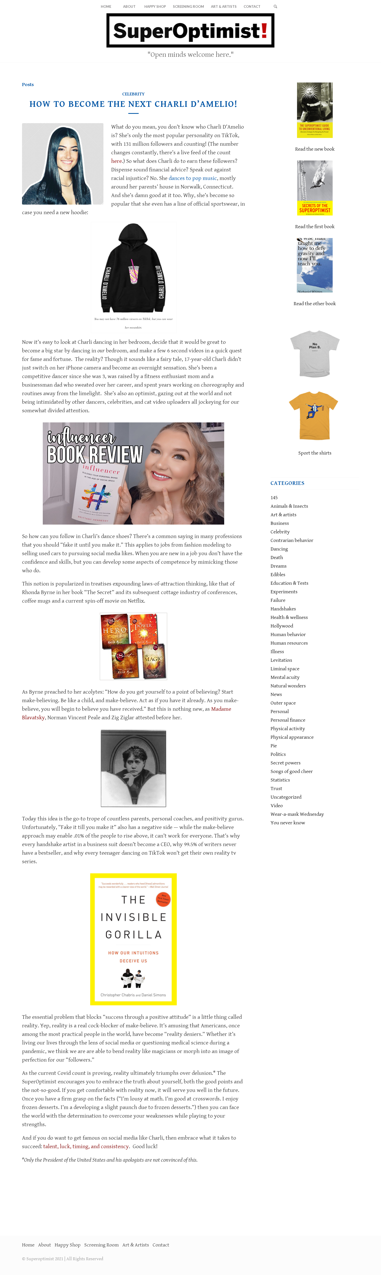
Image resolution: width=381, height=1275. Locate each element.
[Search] (275, 6)
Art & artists (284, 515)
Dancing (279, 549)
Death (277, 558)
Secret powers (286, 763)
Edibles (278, 575)
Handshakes (283, 609)
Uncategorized (286, 797)
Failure (278, 600)
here (116, 161)
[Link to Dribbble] (355, 37)
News (276, 695)
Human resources (289, 643)
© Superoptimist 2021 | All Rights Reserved (62, 1259)
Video (277, 806)
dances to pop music (193, 178)
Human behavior (288, 635)
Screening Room (101, 1245)
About (44, 1245)
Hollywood (282, 626)
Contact (161, 1245)
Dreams (279, 566)
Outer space (283, 703)
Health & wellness (289, 618)
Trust (276, 789)
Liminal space (285, 669)
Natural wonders (288, 686)
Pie (274, 746)
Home (28, 1245)
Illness (277, 652)
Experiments (284, 592)
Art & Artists (135, 1245)
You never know (288, 823)
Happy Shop (68, 1245)
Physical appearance (292, 737)
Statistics (280, 780)
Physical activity (288, 729)
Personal (280, 712)
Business (280, 523)
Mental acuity (285, 677)
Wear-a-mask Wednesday (297, 814)
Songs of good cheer (292, 772)
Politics (278, 754)
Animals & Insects (289, 506)
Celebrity (133, 94)
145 (274, 498)
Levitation (281, 660)
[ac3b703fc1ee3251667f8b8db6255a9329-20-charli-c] (62, 164)
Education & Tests (289, 583)
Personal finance (288, 720)
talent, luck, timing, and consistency (86, 1146)
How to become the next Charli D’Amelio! (134, 104)
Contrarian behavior (292, 541)
